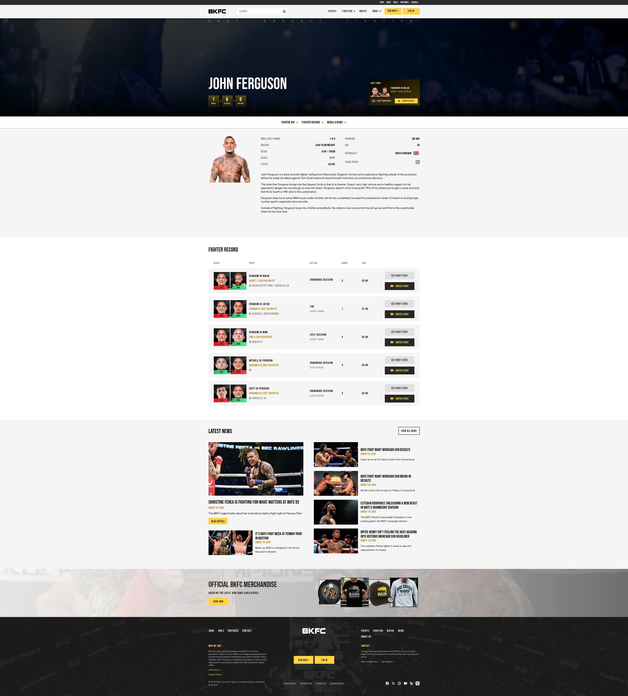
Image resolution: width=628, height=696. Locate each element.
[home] (217, 11)
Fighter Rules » (215, 674)
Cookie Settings (337, 683)
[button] (348, 11)
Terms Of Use (306, 683)
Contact (247, 631)
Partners (233, 631)
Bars (211, 631)
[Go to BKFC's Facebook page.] (387, 683)
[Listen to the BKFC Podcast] (418, 683)
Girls (221, 631)
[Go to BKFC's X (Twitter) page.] (393, 683)
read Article (218, 521)
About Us (366, 636)
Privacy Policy (290, 683)
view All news (409, 431)
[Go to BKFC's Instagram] (399, 683)
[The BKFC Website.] (313, 631)
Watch (390, 631)
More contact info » (370, 661)
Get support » (387, 661)
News (401, 631)
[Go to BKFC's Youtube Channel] (405, 683)
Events (365, 631)
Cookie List (321, 683)
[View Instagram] (418, 162)
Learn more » (214, 670)
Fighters (378, 631)
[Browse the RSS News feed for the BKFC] (412, 683)
